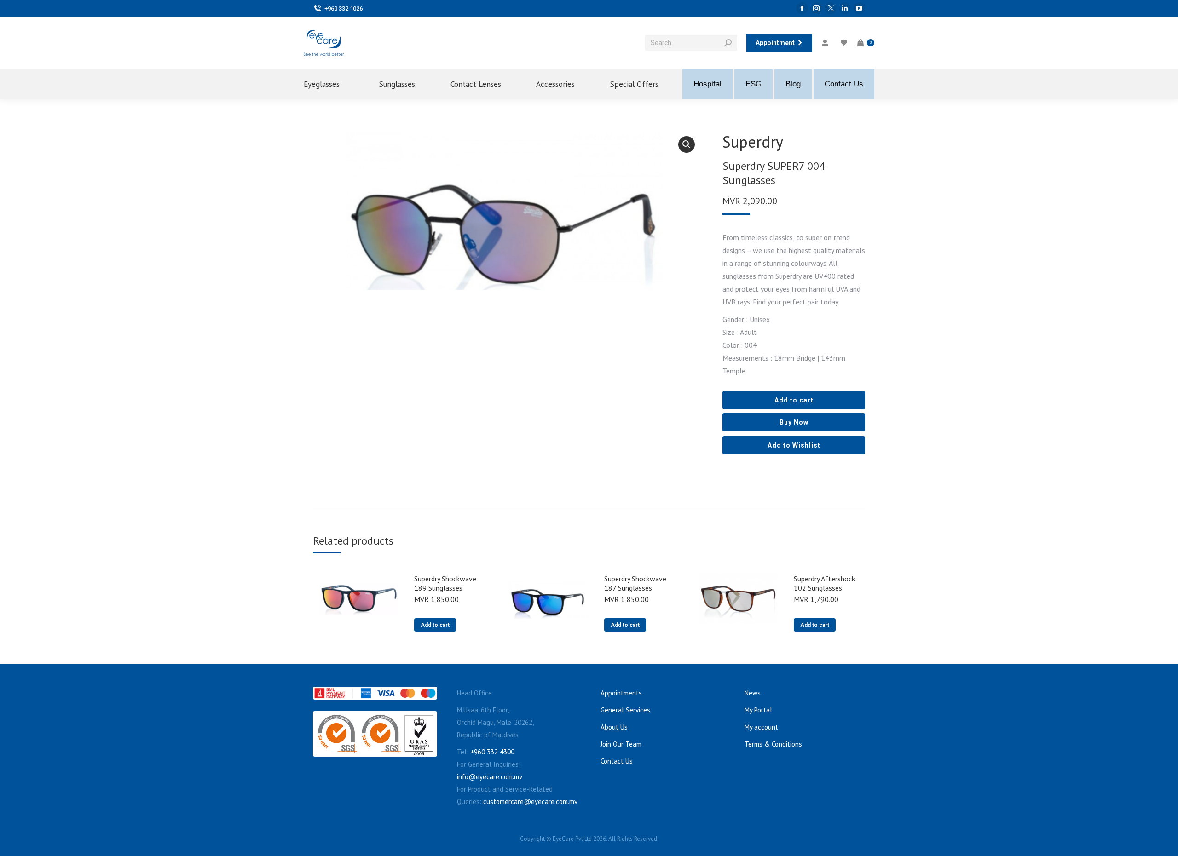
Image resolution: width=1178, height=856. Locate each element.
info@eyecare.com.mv (489, 776)
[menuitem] (329, 84)
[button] (686, 144)
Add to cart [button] (435, 625)
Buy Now (794, 422)
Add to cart (794, 400)
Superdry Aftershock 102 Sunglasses (824, 583)
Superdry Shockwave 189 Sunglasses (445, 583)
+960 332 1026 (343, 8)
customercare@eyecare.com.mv (530, 801)
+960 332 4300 (492, 751)
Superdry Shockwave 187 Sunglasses (635, 583)
